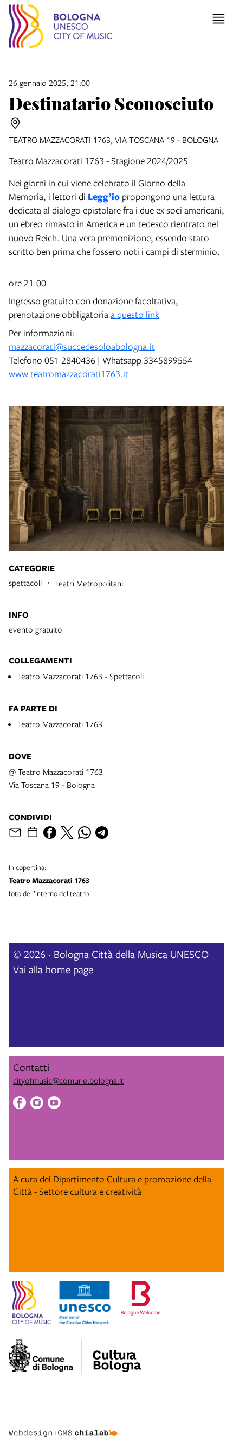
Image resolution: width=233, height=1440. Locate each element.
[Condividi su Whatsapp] (84, 832)
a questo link (135, 314)
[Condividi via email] (15, 832)
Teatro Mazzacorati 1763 (59, 723)
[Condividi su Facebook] (49, 832)
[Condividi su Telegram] (101, 832)
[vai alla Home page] (60, 27)
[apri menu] (218, 18)
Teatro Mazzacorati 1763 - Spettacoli (80, 676)
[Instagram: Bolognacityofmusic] (36, 1104)
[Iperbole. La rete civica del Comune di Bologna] (45, 1357)
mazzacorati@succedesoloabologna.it (82, 346)
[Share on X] (67, 832)
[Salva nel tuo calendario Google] (32, 832)
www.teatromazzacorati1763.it (68, 373)
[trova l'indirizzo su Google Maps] (15, 123)
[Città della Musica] (116, 1354)
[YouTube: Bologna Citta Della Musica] (54, 1104)
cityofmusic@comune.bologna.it (68, 1080)
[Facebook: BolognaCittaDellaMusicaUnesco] (19, 1104)
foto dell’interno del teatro (49, 880)
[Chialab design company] (64, 1425)
